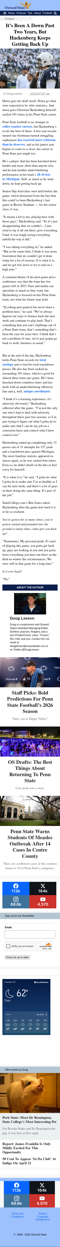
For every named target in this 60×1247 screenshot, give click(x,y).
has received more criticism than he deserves (29, 142)
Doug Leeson (14, 93)
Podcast (21, 13)
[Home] (18, 8)
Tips (30, 13)
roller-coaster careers (17, 126)
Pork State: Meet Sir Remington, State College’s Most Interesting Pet (29, 1119)
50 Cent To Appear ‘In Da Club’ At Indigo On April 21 (29, 1161)
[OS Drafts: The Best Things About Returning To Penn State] (30, 755)
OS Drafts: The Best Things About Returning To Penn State (30, 771)
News (11, 13)
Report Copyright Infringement (43, 1216)
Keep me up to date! (17, 957)
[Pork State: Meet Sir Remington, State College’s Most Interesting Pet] (30, 1113)
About (37, 13)
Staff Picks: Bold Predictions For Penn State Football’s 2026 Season (30, 702)
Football (47, 13)
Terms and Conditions (17, 1215)
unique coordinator (37, 391)
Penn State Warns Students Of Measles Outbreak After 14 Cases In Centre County (30, 843)
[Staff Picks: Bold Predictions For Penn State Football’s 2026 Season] (30, 686)
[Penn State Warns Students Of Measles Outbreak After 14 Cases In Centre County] (30, 825)
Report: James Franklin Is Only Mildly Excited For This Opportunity (26, 1148)
